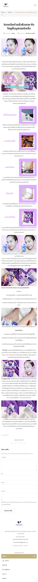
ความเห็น (4, 457)
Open (35, 5)
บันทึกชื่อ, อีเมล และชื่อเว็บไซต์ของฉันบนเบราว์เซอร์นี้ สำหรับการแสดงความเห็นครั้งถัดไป (19, 503)
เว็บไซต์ (3, 491)
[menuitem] (19, 560)
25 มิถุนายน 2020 (30, 33)
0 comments (5, 435)
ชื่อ (2, 474)
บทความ (10, 12)
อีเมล (3, 483)
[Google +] (22, 443)
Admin (13, 33)
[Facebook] (12, 443)
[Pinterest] (18, 443)
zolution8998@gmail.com (20, 542)
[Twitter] (15, 443)
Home (3, 12)
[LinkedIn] (25, 443)
